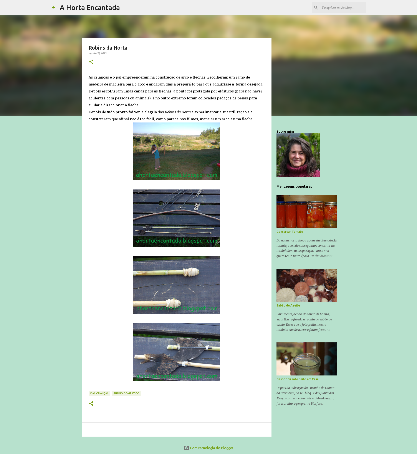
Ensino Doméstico (126, 393)
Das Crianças (99, 393)
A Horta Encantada (90, 7)
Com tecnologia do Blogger (211, 448)
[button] (91, 62)
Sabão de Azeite (288, 305)
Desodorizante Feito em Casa (297, 379)
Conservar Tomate (289, 231)
